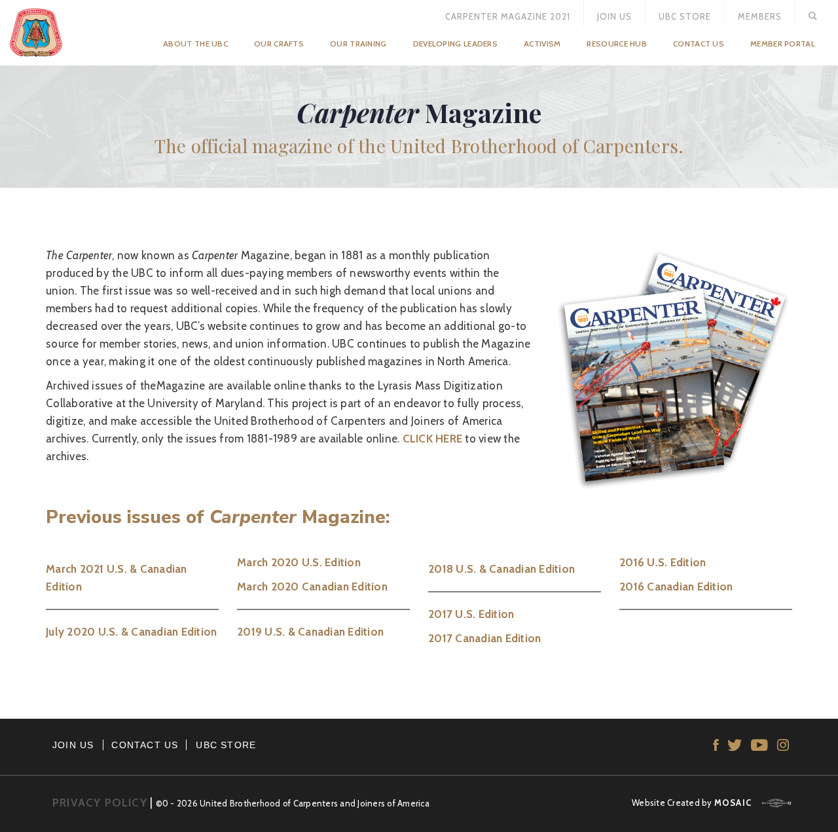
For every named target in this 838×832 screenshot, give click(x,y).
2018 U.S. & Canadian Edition (501, 568)
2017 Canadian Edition (484, 638)
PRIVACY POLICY (99, 802)
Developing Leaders (455, 43)
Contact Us (698, 43)
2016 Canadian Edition (676, 586)
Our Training (358, 43)
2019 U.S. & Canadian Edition (310, 631)
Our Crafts (279, 43)
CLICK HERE (433, 438)
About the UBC (195, 43)
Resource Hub (617, 43)
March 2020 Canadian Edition (312, 586)
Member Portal (782, 43)
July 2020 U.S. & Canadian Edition (131, 631)
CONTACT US (144, 745)
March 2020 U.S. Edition (299, 562)
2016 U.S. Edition (662, 562)
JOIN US (73, 745)
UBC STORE (226, 745)
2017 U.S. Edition (471, 614)
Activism (542, 43)
